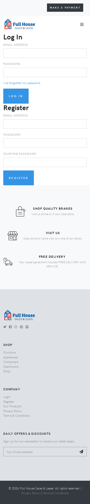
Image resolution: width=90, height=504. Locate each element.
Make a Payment (65, 7)
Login (6, 396)
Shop (6, 371)
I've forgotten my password (21, 83)
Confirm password (19, 153)
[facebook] (10, 327)
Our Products (12, 406)
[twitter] (4, 327)
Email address (15, 44)
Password (12, 64)
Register (18, 178)
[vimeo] (27, 327)
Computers (10, 361)
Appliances (10, 357)
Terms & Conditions (16, 415)
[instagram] (15, 327)
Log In (16, 96)
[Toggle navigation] (82, 24)
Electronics (10, 366)
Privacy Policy (12, 411)
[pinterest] (21, 327)
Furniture (9, 352)
